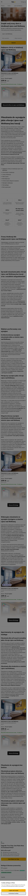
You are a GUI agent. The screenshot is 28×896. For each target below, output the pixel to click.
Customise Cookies (13, 893)
